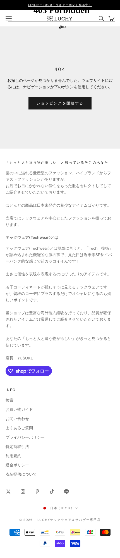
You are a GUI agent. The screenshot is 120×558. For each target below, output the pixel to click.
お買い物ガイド (19, 409)
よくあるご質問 (19, 427)
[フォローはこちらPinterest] (37, 491)
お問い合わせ (17, 418)
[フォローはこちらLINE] (66, 491)
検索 (9, 400)
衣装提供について (21, 474)
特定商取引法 (17, 446)
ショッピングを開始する (60, 103)
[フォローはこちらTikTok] (52, 491)
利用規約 (13, 455)
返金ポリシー (17, 465)
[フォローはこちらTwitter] (8, 491)
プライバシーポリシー (25, 437)
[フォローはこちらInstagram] (23, 491)
